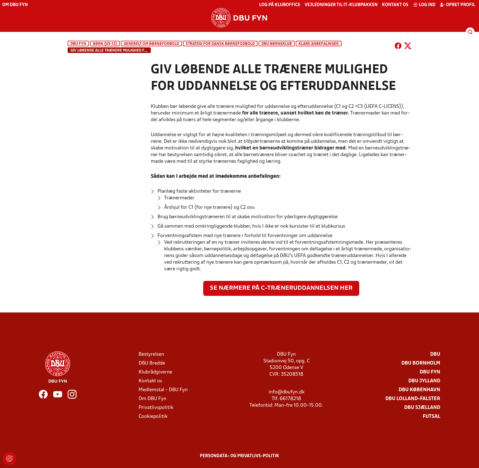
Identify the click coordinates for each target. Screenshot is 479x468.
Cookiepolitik (153, 416)
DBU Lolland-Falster (412, 398)
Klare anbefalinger (319, 44)
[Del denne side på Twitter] (407, 46)
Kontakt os (395, 5)
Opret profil (460, 5)
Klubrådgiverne (155, 372)
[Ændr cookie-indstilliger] (9, 458)
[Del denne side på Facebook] (398, 46)
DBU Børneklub (276, 44)
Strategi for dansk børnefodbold (220, 44)
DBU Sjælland (422, 407)
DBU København (419, 390)
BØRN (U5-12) (105, 44)
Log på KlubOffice (279, 5)
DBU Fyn (78, 44)
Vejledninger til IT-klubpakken (341, 5)
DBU (435, 354)
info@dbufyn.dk (286, 392)
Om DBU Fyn (15, 5)
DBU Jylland (424, 381)
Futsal (431, 416)
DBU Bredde (152, 363)
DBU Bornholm (420, 363)
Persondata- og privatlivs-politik (239, 456)
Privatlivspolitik (156, 407)
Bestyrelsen (151, 354)
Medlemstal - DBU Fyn (163, 390)
